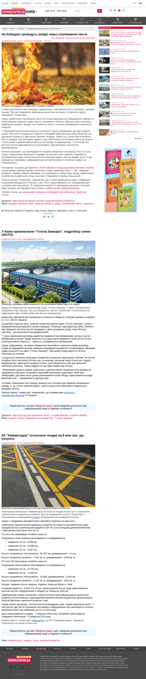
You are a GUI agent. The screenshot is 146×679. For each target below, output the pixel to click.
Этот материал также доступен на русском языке (73, 38)
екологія (22, 203)
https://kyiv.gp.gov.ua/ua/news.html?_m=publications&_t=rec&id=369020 (50, 415)
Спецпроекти (124, 3)
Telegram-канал (44, 405)
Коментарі (16, 674)
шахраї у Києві (16, 418)
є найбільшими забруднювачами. (62, 188)
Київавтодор (14, 640)
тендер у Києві (31, 640)
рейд (57, 203)
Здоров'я (82, 3)
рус (134, 3)
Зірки (93, 3)
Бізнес (15, 3)
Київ (31, 203)
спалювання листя (72, 203)
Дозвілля (26, 3)
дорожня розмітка (49, 640)
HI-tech (37, 3)
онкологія (88, 203)
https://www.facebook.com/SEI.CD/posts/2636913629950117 (44, 200)
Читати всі (138, 138)
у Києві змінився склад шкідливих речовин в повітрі (66, 167)
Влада (5, 3)
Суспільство (68, 3)
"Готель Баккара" (64, 418)
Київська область (44, 203)
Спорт (48, 3)
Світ (56, 3)
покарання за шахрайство (39, 418)
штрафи (12, 203)
